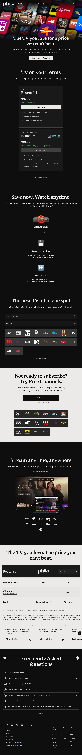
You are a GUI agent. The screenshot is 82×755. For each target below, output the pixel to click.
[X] (17, 725)
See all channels (41, 358)
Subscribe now (41, 150)
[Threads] (31, 725)
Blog (71, 731)
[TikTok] (27, 725)
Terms (8, 730)
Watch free (41, 398)
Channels (41, 4)
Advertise (73, 738)
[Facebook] (7, 725)
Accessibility (10, 739)
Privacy (8, 733)
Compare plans (41, 178)
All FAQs (41, 714)
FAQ (62, 734)
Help (71, 745)
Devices (63, 738)
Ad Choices (9, 736)
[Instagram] (12, 725)
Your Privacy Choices (12, 745)
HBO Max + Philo (55, 746)
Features (63, 731)
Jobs (71, 741)
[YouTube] (22, 725)
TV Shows (21, 4)
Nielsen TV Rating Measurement (15, 742)
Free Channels (55, 728)
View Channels (10, 594)
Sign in (75, 4)
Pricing (50, 4)
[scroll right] (79, 633)
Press (71, 734)
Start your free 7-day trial (41, 58)
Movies (31, 4)
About (72, 727)
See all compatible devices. (41, 471)
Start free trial (41, 107)
